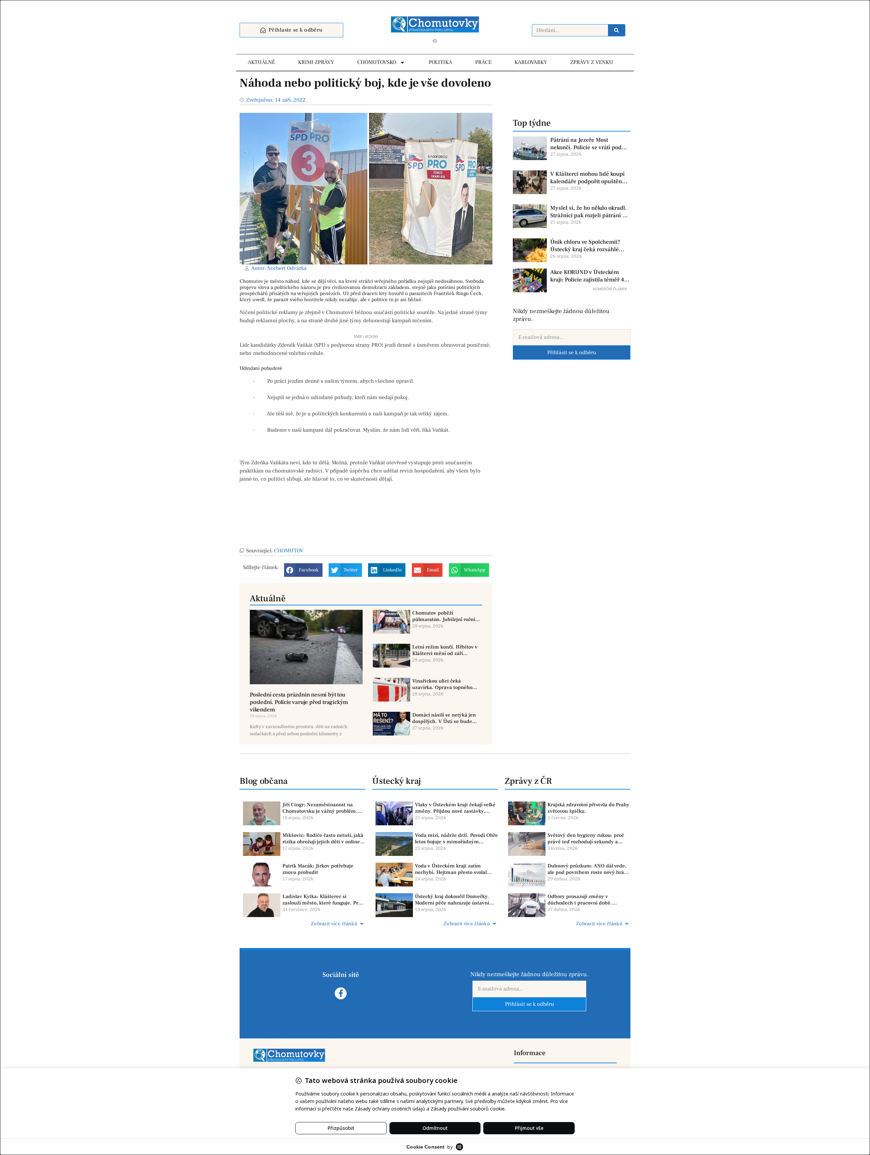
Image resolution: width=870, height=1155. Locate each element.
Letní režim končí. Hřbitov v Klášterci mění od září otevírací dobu (444, 650)
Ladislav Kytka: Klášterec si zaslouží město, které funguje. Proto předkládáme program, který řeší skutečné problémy (323, 900)
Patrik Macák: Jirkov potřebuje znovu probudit (317, 869)
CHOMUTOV (288, 550)
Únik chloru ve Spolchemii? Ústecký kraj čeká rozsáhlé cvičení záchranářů (585, 245)
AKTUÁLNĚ (261, 62)
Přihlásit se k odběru (571, 352)
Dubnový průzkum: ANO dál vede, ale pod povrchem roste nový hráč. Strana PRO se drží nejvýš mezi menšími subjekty (587, 869)
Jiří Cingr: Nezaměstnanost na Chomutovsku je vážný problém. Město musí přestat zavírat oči (320, 808)
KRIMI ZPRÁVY (316, 62)
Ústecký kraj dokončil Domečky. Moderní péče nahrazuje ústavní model (452, 900)
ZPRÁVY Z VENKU (591, 62)
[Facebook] (435, 41)
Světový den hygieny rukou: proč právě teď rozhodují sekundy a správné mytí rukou (585, 838)
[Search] (616, 30)
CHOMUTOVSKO (376, 62)
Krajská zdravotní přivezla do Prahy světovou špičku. (588, 808)
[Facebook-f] (341, 993)
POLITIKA (440, 62)
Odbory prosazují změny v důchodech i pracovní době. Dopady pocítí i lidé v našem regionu (580, 900)
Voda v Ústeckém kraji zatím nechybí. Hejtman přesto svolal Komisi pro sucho (451, 869)
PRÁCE (483, 62)
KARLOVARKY (531, 62)
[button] (303, 570)
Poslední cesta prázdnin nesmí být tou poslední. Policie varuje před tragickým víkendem (299, 702)
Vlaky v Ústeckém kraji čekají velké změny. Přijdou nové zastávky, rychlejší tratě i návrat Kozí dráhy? (455, 808)
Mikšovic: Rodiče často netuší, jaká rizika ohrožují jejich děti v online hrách (322, 838)
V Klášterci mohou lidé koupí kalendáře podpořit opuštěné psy (587, 177)
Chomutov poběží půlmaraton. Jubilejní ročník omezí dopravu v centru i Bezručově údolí (445, 616)
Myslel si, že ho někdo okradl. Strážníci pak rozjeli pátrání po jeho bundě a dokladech (589, 211)
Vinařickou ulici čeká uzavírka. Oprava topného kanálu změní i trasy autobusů (442, 684)
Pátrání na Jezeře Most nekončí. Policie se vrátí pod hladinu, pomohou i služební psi (587, 143)
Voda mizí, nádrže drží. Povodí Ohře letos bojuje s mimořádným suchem (456, 838)
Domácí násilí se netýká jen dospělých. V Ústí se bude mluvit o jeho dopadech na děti (444, 718)
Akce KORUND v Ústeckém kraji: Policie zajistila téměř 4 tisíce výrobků (587, 276)
